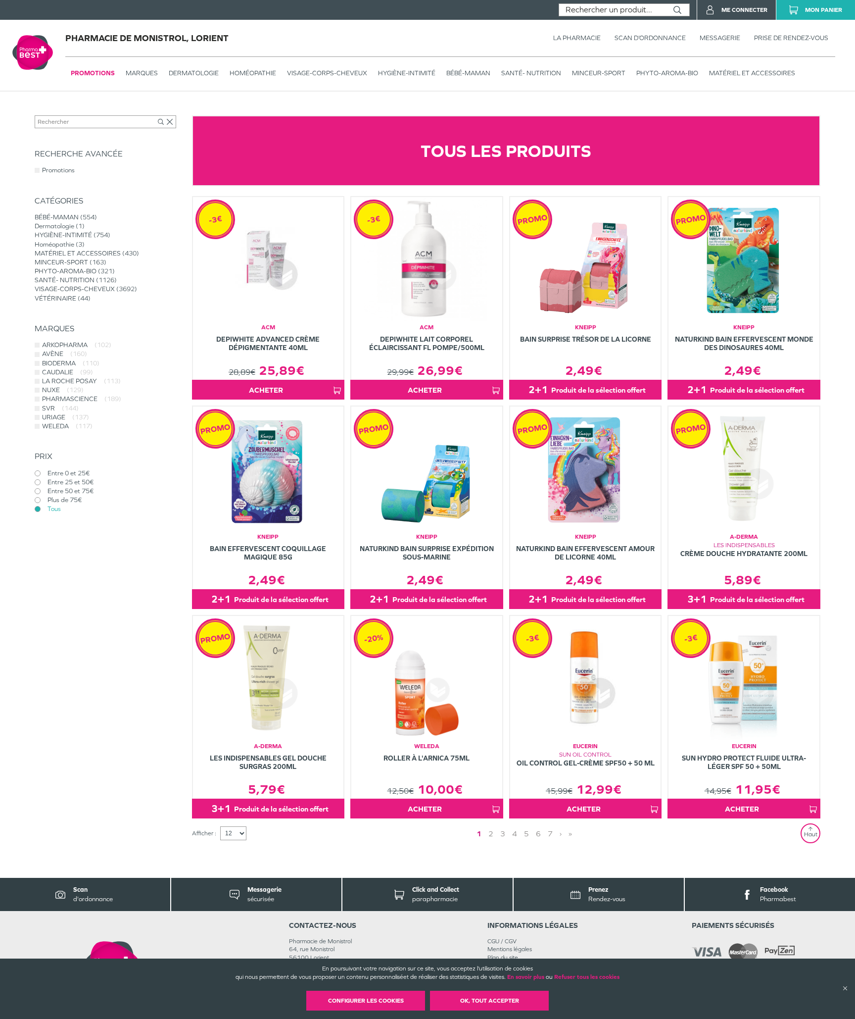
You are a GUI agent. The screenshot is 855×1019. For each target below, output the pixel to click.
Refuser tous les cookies (586, 976)
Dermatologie (194, 73)
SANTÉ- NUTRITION (531, 73)
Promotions (93, 73)
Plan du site (502, 957)
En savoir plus (525, 976)
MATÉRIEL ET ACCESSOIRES (752, 73)
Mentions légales (509, 949)
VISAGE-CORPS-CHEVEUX (327, 73)
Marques (142, 73)
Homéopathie (253, 73)
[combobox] (612, 10)
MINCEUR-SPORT (598, 73)
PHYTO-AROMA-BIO (667, 73)
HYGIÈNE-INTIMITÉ (406, 73)
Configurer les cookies (366, 1000)
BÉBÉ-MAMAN (468, 73)
